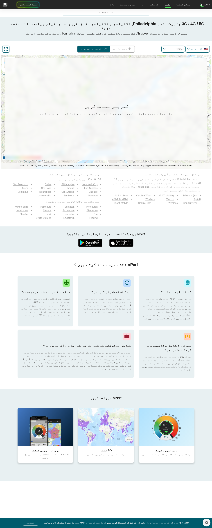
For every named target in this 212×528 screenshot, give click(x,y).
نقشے (168, 4)
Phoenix (70, 188)
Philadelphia (67, 184)
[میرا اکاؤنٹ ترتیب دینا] (6, 5)
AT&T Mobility (166, 195)
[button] (206, 59)
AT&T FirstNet (120, 199)
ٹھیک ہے (30, 522)
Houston (93, 195)
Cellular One (144, 203)
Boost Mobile (120, 203)
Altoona (47, 210)
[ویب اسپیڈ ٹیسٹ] (166, 427)
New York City (90, 184)
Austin (25, 188)
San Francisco (20, 184)
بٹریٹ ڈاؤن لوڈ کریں (91, 49)
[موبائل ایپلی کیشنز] (45, 426)
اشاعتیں (154, 4)
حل (142, 4)
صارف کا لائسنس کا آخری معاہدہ (58, 522)
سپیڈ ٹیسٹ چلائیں (28, 4)
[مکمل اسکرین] (5, 49)
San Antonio (67, 191)
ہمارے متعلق (128, 4)
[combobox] (197, 49)
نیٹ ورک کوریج (120, 49)
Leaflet (23, 166)
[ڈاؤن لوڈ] (121, 243)
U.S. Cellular (121, 195)
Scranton (69, 206)
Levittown (68, 217)
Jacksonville (44, 195)
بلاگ (112, 4)
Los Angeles (91, 188)
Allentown (92, 210)
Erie (96, 214)
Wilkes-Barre (21, 206)
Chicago (93, 191)
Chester (24, 214)
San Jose (46, 188)
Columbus (23, 191)
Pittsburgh (92, 206)
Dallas (48, 184)
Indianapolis (45, 191)
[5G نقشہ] (106, 427)
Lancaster (68, 214)
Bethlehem (68, 210)
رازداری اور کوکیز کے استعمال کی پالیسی (127, 522)
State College (43, 217)
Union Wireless (189, 203)
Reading (93, 217)
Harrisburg (45, 206)
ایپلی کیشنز (184, 4)
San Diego (68, 195)
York (49, 214)
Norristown (22, 210)
